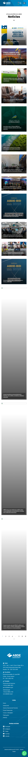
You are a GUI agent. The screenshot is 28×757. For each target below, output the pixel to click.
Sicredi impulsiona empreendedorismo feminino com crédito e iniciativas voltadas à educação (13, 396)
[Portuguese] (18, 4)
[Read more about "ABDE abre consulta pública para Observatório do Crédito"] (14, 35)
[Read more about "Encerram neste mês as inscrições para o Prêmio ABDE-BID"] (14, 271)
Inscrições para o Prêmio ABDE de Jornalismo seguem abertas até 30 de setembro (12, 128)
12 (22, 636)
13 (25, 636)
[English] (18, 2)
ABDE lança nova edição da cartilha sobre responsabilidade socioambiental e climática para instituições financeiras (13, 511)
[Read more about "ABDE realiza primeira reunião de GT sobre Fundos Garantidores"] (14, 94)
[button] (20, 3)
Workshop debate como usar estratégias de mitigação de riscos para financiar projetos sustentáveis (13, 79)
